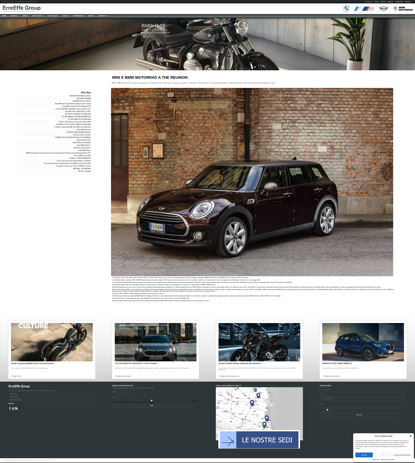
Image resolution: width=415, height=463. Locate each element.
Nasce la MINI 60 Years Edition (82, 155)
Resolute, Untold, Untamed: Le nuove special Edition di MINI (75, 122)
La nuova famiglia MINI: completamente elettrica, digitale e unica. (73, 109)
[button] (411, 436)
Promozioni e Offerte (15, 399)
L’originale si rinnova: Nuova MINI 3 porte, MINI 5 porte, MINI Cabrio (72, 127)
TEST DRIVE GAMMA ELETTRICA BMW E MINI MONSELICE (76, 116)
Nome (114, 392)
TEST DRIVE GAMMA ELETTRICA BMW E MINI (79, 119)
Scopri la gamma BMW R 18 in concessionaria (32, 363)
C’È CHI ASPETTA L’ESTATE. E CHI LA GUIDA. (136, 363)
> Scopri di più (16, 376)
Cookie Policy (375, 459)
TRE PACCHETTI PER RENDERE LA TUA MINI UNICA (78, 114)
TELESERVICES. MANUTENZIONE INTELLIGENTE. (78, 132)
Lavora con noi (14, 393)
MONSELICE (390, 2)
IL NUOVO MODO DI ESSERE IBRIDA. (81, 142)
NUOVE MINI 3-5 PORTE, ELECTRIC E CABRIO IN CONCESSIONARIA (74, 124)
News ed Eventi (14, 396)
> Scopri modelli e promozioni (229, 376)
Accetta (364, 455)
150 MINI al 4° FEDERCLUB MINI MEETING (80, 158)
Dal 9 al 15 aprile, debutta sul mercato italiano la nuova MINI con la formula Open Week (67, 163)
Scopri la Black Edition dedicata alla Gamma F (240, 363)
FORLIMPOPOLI (399, 2)
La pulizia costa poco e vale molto (82, 135)
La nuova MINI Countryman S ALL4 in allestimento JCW (76, 106)
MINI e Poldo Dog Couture (84, 140)
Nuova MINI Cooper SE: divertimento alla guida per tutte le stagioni (73, 103)
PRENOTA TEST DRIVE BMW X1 (337, 363)
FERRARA (383, 2)
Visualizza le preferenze (402, 455)
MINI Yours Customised (84, 171)
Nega (383, 455)
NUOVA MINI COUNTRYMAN (84, 98)
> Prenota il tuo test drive (330, 376)
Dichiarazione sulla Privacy (388, 459)
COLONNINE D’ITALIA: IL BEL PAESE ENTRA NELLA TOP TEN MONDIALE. (73, 137)
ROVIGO (377, 2)
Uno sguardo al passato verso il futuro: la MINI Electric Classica (73, 166)
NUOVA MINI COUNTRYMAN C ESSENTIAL (80, 96)
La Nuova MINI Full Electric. (83, 145)
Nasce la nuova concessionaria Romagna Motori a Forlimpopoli (74, 161)
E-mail (114, 397)
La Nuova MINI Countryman (84, 129)
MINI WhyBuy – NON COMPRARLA (82, 168)
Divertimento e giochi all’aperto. (82, 148)
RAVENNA (407, 2)
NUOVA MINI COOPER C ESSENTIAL (82, 101)
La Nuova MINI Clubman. (84, 150)
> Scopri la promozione (123, 376)
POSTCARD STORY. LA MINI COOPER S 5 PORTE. (78, 111)
